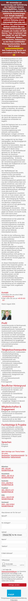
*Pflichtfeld (5, 560)
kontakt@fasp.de (8, 296)
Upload (4, 532)
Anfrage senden (14, 585)
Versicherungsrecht (17, 455)
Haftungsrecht (16, 457)
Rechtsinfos (6, 455)
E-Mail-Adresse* (7, 553)
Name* (4, 539)
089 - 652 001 (6, 468)
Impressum (6, 598)
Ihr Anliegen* (6, 523)
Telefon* (4, 546)
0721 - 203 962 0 (7, 483)
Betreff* (4, 516)
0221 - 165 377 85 (8, 497)
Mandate (14, 600)
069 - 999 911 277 (8, 490)
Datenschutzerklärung (14, 48)
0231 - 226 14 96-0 (8, 504)
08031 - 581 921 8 (8, 476)
